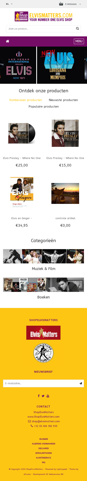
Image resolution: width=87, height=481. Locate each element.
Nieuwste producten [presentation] (63, 100)
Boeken (43, 297)
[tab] (25, 100)
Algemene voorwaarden (43, 444)
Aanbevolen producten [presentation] (25, 100)
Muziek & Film (43, 269)
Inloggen (43, 439)
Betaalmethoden (43, 453)
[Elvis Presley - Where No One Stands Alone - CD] (65, 133)
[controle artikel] (65, 193)
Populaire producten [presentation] (44, 106)
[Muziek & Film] (43, 256)
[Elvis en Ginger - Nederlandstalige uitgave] (21, 193)
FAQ (43, 462)
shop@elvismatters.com (46, 421)
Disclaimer (43, 448)
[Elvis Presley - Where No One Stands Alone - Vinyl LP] (21, 133)
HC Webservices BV (54, 474)
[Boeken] (43, 284)
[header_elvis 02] (43, 65)
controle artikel (65, 218)
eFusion (27, 474)
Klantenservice (43, 458)
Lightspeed (62, 469)
